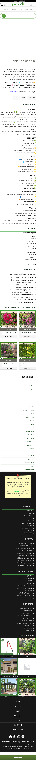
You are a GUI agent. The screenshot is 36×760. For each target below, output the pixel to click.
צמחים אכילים (30, 456)
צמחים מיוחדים (30, 385)
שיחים (11, 92)
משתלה (26, 9)
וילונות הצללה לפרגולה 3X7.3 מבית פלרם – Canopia (17, 551)
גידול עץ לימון (28, 625)
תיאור (23, 98)
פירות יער (31, 448)
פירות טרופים (30, 445)
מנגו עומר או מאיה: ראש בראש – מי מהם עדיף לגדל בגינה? (16, 616)
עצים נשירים (30, 438)
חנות (31, 9)
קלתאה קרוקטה (27, 516)
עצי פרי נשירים (30, 431)
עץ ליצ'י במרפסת (27, 618)
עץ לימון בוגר (28, 630)
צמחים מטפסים (30, 459)
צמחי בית (31, 452)
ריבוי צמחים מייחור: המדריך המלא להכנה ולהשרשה (18, 621)
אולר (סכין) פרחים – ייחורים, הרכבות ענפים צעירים (18, 556)
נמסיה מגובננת (28, 533)
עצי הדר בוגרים (30, 417)
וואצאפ (15, 1)
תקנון (18, 711)
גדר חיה (16, 92)
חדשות (18, 706)
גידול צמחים (15, 9)
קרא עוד (8, 361)
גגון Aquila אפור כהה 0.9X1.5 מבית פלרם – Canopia (17, 558)
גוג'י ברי (30, 525)
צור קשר (18, 720)
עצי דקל (32, 413)
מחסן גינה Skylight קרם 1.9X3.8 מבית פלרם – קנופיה (17, 563)
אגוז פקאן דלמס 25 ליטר (25, 578)
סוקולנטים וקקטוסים (28, 410)
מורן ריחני (29, 521)
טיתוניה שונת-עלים (27, 523)
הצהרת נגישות (18, 729)
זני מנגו (32, 403)
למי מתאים (32, 98)
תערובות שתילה (29, 470)
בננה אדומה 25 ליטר (26, 598)
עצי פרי (32, 427)
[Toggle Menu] (34, 5)
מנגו (21, 9)
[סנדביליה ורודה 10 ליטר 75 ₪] (8, 350)
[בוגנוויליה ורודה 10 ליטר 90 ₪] (8, 319)
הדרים (32, 399)
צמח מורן (29, 576)
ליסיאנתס (29, 511)
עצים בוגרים (31, 434)
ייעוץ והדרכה (7, 9)
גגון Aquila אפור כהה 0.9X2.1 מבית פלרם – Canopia (17, 546)
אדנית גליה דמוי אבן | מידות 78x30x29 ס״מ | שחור (17, 586)
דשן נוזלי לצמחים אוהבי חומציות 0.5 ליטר (20, 560)
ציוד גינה (18, 724)
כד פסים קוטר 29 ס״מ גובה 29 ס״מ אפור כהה (19, 588)
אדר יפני (30, 530)
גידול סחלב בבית (27, 613)
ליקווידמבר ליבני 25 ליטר (25, 593)
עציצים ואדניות (30, 441)
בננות (32, 392)
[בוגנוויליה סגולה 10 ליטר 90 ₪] (27, 319)
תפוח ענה (29, 583)
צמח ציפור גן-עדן (27, 590)
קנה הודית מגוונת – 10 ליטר (24, 595)
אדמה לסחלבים (28, 611)
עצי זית (32, 420)
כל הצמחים (31, 382)
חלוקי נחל (31, 406)
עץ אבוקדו (29, 581)
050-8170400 (22, 1)
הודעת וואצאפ (17, 491)
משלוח (16, 98)
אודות (18, 701)
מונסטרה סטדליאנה (26, 528)
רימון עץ (30, 518)
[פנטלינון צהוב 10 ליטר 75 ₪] (27, 350)
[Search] (31, 5)
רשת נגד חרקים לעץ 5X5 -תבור (23, 543)
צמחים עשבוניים (29, 463)
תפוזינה (30, 513)
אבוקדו (32, 389)
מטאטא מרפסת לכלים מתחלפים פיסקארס (20, 553)
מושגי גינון (18, 715)
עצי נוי (32, 424)
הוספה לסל (18, 758)
